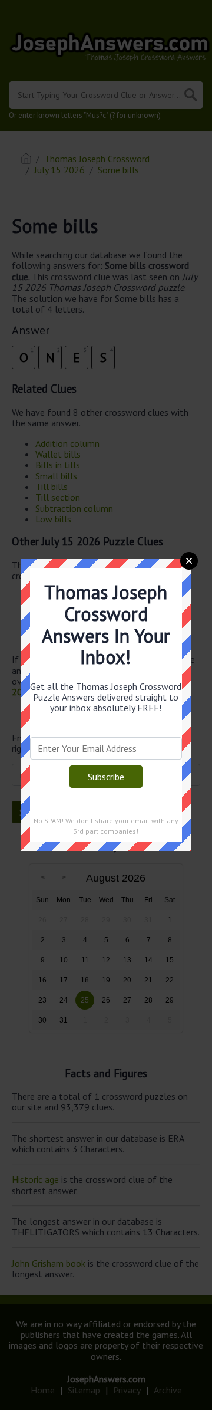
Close (189, 561)
